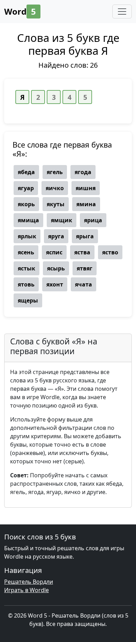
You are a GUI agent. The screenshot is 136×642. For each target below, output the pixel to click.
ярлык (27, 236)
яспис (54, 252)
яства (82, 252)
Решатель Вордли (28, 581)
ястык (26, 268)
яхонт (54, 284)
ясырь (56, 268)
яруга (56, 236)
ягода (83, 172)
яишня (86, 188)
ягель (55, 172)
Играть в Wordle (26, 590)
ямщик (61, 220)
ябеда (26, 172)
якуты (56, 204)
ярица (93, 220)
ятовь (26, 284)
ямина (86, 204)
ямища (28, 220)
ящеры (28, 300)
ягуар (26, 188)
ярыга (85, 236)
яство (110, 252)
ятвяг (84, 268)
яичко (55, 188)
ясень (26, 252)
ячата (83, 284)
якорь (26, 204)
